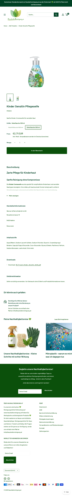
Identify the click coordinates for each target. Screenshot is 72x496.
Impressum (43, 407)
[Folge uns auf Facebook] (5, 478)
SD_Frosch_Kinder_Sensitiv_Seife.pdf (28, 265)
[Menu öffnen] (5, 14)
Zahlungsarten (44, 431)
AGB (40, 410)
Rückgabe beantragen (46, 419)
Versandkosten (24, 136)
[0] (67, 14)
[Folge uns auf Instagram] (8, 478)
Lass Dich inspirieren (61, 319)
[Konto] (63, 15)
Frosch (9, 111)
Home (5, 26)
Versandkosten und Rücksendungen (51, 425)
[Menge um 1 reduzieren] (15, 142)
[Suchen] (56, 15)
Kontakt (42, 428)
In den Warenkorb (37, 150)
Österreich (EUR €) (10, 470)
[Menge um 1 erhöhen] (25, 142)
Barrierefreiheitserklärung (48, 413)
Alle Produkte (13, 26)
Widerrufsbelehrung (46, 416)
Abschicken (48, 390)
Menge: (9, 142)
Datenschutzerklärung (46, 422)
